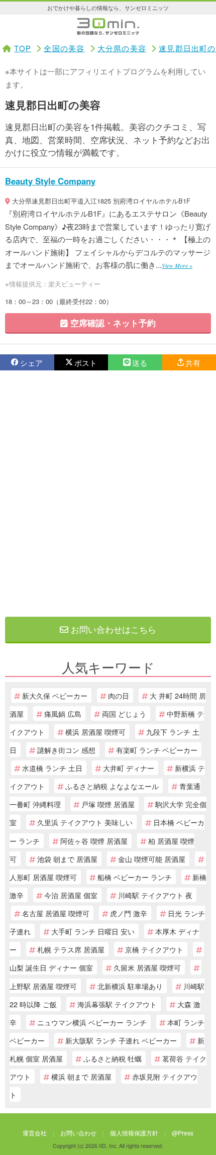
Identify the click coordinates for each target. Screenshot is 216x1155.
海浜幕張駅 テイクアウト (117, 1004)
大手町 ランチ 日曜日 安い (93, 931)
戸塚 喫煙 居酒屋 (108, 804)
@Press (182, 1132)
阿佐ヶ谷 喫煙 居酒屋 (94, 840)
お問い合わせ (78, 1132)
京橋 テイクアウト (154, 949)
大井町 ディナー (128, 767)
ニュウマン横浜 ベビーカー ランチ (92, 1022)
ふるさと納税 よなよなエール (112, 786)
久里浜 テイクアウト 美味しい (85, 822)
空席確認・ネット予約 (112, 323)
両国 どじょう (124, 713)
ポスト (85, 362)
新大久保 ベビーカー (54, 695)
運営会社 (35, 1132)
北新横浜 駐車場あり (130, 986)
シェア (31, 362)
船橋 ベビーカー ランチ (134, 877)
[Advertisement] (108, 494)
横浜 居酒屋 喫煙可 (95, 731)
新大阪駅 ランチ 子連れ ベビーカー (121, 1040)
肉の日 (118, 695)
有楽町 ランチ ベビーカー (156, 749)
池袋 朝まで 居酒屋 (67, 858)
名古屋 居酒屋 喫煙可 (55, 913)
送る (139, 362)
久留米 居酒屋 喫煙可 (147, 967)
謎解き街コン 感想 (66, 749)
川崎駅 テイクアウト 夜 (155, 895)
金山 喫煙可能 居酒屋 (151, 858)
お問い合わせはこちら (112, 629)
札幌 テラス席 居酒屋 (70, 949)
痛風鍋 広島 (62, 713)
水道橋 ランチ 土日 (52, 767)
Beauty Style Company (50, 181)
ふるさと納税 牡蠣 (112, 1058)
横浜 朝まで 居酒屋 (81, 1076)
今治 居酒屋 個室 (70, 895)
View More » (177, 265)
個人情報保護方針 (134, 1132)
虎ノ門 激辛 (128, 913)
